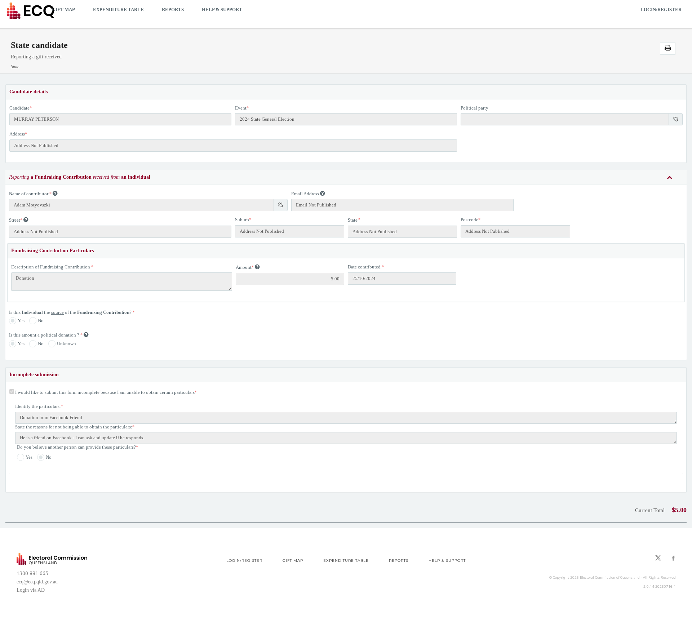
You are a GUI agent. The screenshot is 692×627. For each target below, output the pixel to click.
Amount (244, 267)
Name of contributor (28, 193)
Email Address (305, 193)
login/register (661, 9)
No (41, 320)
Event (241, 108)
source (57, 312)
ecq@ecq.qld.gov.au (37, 581)
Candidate (19, 108)
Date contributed (364, 267)
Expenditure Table (118, 9)
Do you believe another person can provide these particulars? (76, 447)
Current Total (650, 510)
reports (173, 9)
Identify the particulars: (38, 406)
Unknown (66, 343)
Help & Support (222, 9)
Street (14, 220)
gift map (63, 9)
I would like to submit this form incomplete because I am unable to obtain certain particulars (105, 392)
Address (17, 134)
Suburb (242, 219)
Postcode (469, 219)
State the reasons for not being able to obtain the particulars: (73, 427)
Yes (21, 320)
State (353, 220)
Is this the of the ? (71, 312)
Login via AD (31, 590)
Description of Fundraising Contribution (50, 267)
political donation (59, 335)
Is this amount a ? (44, 335)
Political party (474, 108)
